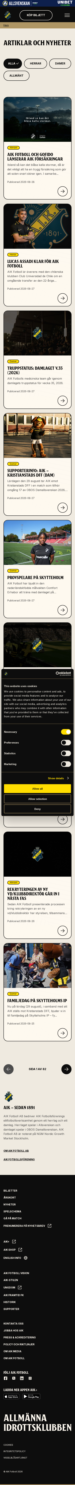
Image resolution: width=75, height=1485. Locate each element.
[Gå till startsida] (7, 15)
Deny (37, 808)
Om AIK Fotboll (14, 1358)
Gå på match (12, 1218)
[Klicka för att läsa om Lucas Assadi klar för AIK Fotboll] (63, 298)
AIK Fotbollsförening (19, 1159)
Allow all (37, 788)
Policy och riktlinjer (19, 1344)
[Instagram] (30, 1378)
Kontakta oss (13, 1323)
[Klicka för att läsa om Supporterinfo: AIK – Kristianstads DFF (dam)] (63, 508)
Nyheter (9, 1204)
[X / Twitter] (14, 1378)
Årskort (9, 1197)
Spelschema (12, 1211)
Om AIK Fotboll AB (16, 1150)
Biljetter (10, 1190)
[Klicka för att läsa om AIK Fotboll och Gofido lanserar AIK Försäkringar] (63, 191)
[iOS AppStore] (11, 1396)
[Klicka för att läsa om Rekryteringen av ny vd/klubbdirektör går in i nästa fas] (63, 931)
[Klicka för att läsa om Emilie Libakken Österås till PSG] (63, 819)
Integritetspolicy (14, 1451)
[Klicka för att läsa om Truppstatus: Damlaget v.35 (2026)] (63, 401)
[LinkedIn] (22, 1378)
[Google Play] (31, 1396)
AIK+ (6, 1241)
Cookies (8, 1445)
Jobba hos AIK (13, 1330)
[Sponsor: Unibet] (65, 5)
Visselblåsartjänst (15, 1457)
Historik (9, 1302)
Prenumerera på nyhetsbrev (24, 1225)
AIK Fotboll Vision (16, 1273)
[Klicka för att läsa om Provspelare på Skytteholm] (63, 610)
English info (12, 1257)
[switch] (66, 742)
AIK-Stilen (10, 1280)
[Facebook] (5, 1378)
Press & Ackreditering (19, 1337)
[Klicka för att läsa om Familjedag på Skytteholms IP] (63, 1033)
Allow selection (37, 798)
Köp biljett (36, 15)
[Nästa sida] (66, 1069)
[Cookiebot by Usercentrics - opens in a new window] (55, 674)
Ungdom (9, 1287)
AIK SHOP (9, 1249)
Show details (56, 778)
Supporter (11, 1309)
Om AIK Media (12, 1351)
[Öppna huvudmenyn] (67, 15)
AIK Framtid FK (13, 1295)
